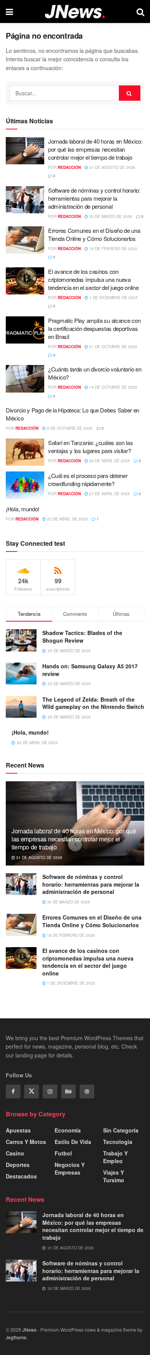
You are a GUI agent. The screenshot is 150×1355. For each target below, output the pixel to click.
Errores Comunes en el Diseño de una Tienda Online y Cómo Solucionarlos (94, 234)
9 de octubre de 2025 (69, 428)
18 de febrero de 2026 (112, 248)
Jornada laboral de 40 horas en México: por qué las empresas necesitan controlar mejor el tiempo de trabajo (95, 149)
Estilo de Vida (73, 1142)
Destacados (21, 1176)
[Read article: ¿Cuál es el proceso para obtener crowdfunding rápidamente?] (25, 485)
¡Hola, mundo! (22, 509)
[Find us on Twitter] (31, 1091)
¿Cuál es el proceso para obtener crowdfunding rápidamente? (87, 479)
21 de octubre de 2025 (112, 346)
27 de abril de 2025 (109, 493)
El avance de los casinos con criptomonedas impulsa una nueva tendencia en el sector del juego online (93, 279)
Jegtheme (16, 1337)
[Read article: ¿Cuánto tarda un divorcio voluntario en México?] (25, 379)
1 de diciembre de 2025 (113, 297)
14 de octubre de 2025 (112, 387)
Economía (68, 1130)
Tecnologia (117, 1142)
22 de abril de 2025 (67, 519)
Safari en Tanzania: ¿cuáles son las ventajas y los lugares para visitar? (90, 447)
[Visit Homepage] (75, 11)
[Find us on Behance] (68, 1091)
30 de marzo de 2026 (110, 216)
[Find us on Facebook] (13, 1091)
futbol (63, 1153)
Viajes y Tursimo (113, 1176)
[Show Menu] (9, 11)
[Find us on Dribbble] (87, 1091)
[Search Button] (140, 11)
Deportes (18, 1164)
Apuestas (18, 1130)
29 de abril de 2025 (109, 460)
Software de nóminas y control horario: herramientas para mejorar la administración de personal (94, 198)
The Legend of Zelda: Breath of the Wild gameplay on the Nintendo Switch (93, 703)
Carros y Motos (26, 1142)
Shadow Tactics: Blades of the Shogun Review (82, 636)
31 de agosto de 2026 (111, 167)
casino (15, 1153)
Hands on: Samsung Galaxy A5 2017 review (90, 670)
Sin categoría (120, 1130)
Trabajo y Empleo (115, 1157)
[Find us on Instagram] (50, 1091)
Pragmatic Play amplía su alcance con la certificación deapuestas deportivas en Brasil (94, 328)
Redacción (69, 167)
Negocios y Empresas (70, 1168)
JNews (29, 1329)
